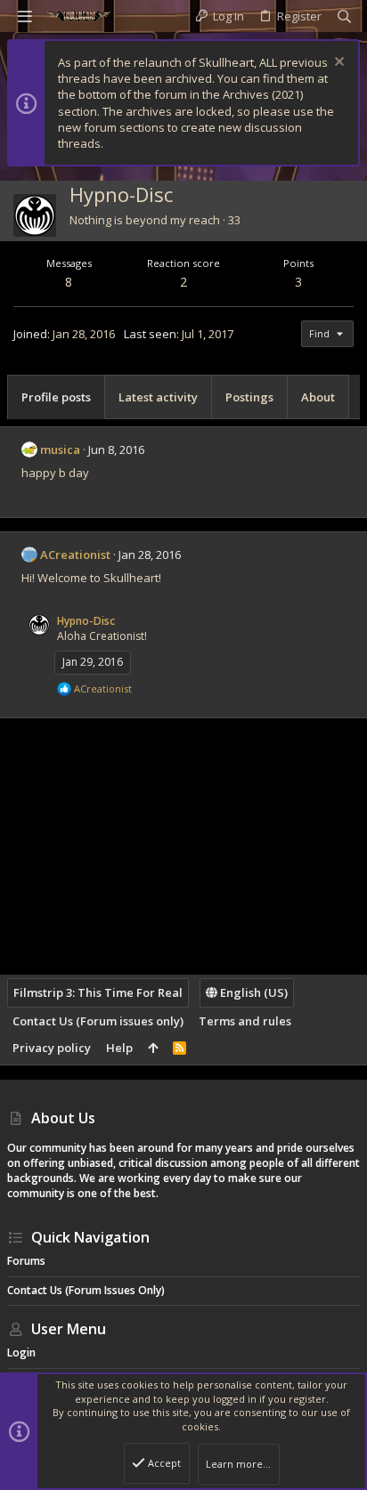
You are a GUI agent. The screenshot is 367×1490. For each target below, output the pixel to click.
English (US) (252, 992)
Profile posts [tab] (56, 397)
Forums (26, 1260)
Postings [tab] (249, 397)
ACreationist (75, 555)
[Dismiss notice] (337, 63)
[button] (25, 16)
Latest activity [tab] (158, 397)
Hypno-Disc (86, 620)
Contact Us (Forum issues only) (98, 1021)
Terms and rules (245, 1021)
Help (119, 1048)
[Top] (153, 1047)
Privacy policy (51, 1048)
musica (60, 449)
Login (21, 1352)
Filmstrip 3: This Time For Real (98, 992)
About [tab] (318, 397)
